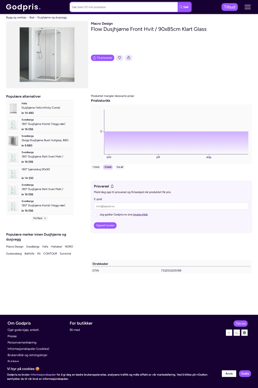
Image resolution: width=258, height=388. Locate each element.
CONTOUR (50, 253)
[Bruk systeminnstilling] (244, 332)
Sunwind (65, 253)
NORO (69, 246)
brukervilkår (140, 214)
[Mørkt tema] (237, 332)
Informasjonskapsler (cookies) (28, 349)
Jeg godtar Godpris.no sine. (124, 214)
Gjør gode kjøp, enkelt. (23, 330)
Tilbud (229, 6)
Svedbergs (32, 246)
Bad (31, 17)
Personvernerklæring (22, 342)
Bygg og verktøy (16, 17)
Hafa (45, 246)
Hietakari (56, 246)
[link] (23, 7)
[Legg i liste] (119, 58)
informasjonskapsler (43, 374)
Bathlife (29, 253)
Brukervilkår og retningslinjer (27, 355)
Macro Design (14, 246)
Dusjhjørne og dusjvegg (52, 17)
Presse (12, 336)
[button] (247, 7)
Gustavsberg (14, 253)
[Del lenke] (129, 58)
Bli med (75, 330)
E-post (98, 199)
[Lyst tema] (229, 332)
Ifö (39, 253)
